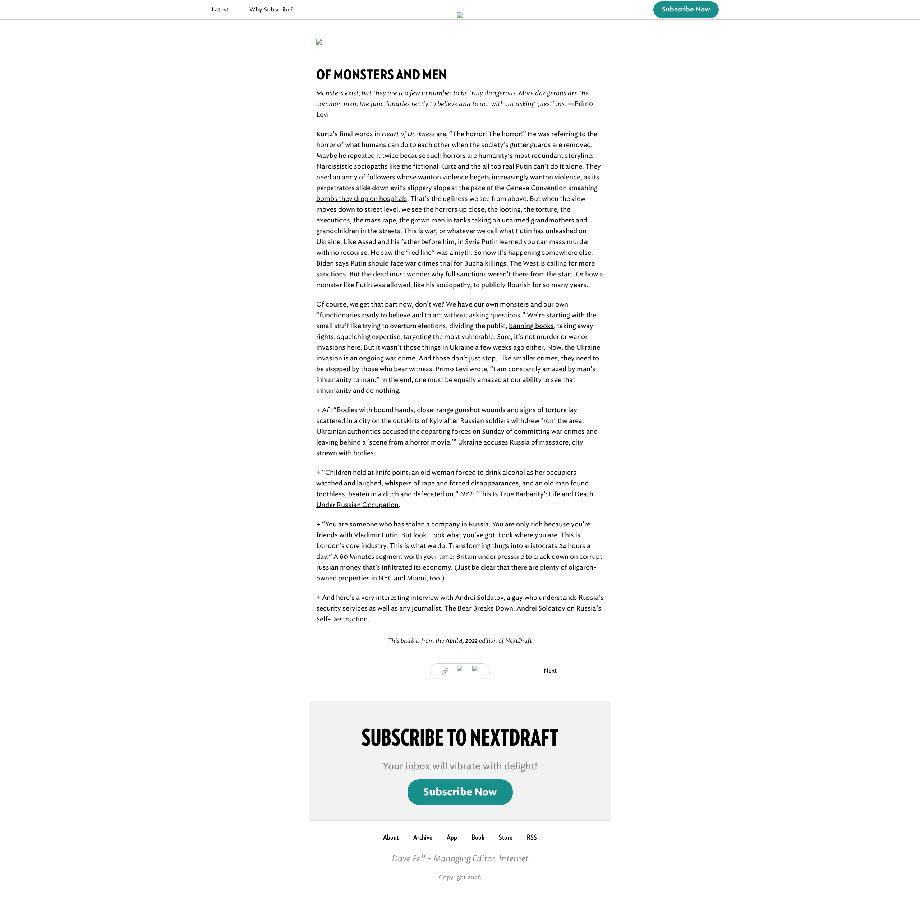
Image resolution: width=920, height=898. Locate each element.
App (452, 837)
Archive (422, 837)
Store (505, 837)
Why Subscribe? (271, 9)
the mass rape (374, 220)
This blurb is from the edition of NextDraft (460, 640)
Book (478, 837)
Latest (220, 9)
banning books (531, 326)
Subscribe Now (686, 9)
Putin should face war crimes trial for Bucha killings (428, 263)
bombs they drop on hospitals (361, 199)
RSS (532, 837)
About (391, 837)
